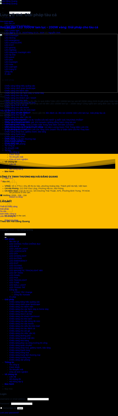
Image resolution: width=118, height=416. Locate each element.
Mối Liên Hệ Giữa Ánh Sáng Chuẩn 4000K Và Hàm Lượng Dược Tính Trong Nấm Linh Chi (46, 127)
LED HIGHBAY (16, 268)
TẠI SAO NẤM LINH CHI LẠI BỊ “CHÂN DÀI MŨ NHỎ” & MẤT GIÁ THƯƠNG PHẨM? (44, 120)
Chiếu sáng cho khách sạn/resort (24, 316)
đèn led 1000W (65, 113)
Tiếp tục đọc (7, 110)
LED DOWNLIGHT (18, 256)
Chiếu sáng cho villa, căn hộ (22, 333)
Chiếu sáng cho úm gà (19, 331)
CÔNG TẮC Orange (23, 292)
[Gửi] (5, 237)
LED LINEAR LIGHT (18, 249)
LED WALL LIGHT (17, 285)
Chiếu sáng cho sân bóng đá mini (24, 321)
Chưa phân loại (12, 143)
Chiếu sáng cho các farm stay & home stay (29, 309)
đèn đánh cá (51, 113)
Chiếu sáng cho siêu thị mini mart (24, 326)
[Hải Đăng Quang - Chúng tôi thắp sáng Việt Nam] (8, 2)
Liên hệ (12, 377)
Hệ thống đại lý (16, 381)
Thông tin (9, 362)
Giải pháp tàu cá (97, 113)
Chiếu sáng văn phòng (19, 360)
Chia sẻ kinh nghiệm (6, 21)
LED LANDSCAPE (17, 251)
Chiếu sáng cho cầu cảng (21, 311)
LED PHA (13, 278)
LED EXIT (13, 263)
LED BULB (14, 246)
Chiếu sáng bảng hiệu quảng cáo (24, 302)
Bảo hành (9, 171)
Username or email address (13, 399)
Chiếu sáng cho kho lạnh (20, 319)
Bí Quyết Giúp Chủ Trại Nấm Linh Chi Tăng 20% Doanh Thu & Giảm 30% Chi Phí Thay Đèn (47, 129)
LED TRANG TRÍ (17, 287)
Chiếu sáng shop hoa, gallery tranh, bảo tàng (30, 348)
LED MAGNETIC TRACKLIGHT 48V (26, 270)
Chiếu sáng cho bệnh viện (21, 307)
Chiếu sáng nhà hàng (19, 340)
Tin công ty (14, 152)
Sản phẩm (10, 17)
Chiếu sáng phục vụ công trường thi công (28, 343)
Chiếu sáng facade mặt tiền (21, 338)
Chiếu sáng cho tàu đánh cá (22, 328)
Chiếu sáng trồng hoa (19, 352)
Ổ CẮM (12, 297)
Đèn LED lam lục (81, 113)
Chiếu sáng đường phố (20, 336)
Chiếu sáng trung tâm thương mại (24, 355)
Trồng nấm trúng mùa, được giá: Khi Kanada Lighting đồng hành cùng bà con (40, 122)
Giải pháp (9, 299)
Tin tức (8, 150)
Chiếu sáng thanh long (19, 350)
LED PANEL (15, 275)
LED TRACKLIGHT (18, 280)
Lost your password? (9, 413)
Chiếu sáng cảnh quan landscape (24, 304)
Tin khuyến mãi (16, 157)
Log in (20, 408)
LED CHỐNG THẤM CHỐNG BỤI (24, 244)
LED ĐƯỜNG (15, 258)
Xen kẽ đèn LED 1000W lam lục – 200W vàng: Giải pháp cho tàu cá (49, 27)
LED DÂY (13, 253)
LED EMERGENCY (18, 261)
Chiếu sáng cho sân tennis (21, 323)
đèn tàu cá (14, 241)
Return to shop (16, 197)
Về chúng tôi (11, 374)
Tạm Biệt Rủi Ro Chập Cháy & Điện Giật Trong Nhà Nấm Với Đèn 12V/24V (39, 125)
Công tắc (13, 290)
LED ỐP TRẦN (16, 273)
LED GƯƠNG (15, 265)
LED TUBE (14, 282)
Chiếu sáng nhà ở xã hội (20, 314)
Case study (14, 154)
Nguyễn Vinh (54, 33)
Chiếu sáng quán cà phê (20, 345)
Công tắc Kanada (22, 294)
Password (5, 403)
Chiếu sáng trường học (20, 357)
